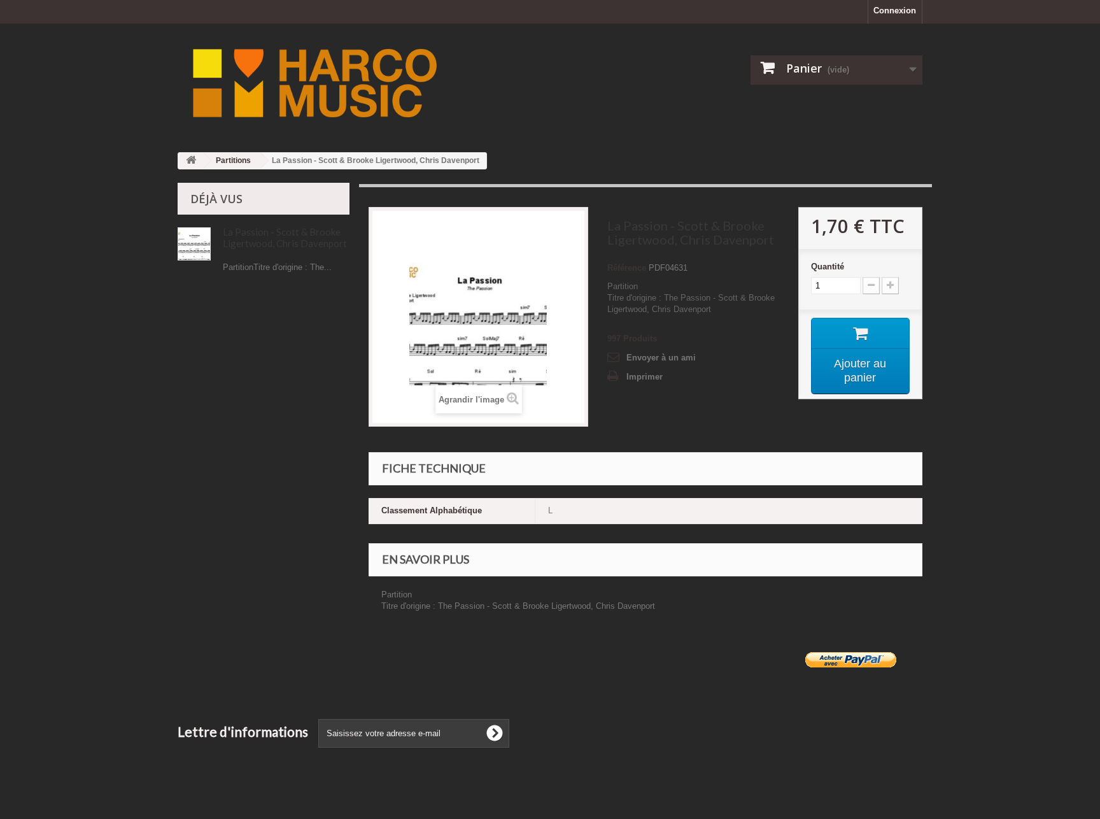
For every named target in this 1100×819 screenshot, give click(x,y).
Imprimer (644, 376)
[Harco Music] (423, 83)
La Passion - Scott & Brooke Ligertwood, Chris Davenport (285, 237)
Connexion (894, 10)
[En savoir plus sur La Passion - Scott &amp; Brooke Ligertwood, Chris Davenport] (194, 243)
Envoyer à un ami (661, 357)
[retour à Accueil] (191, 161)
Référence (626, 268)
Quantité (827, 266)
